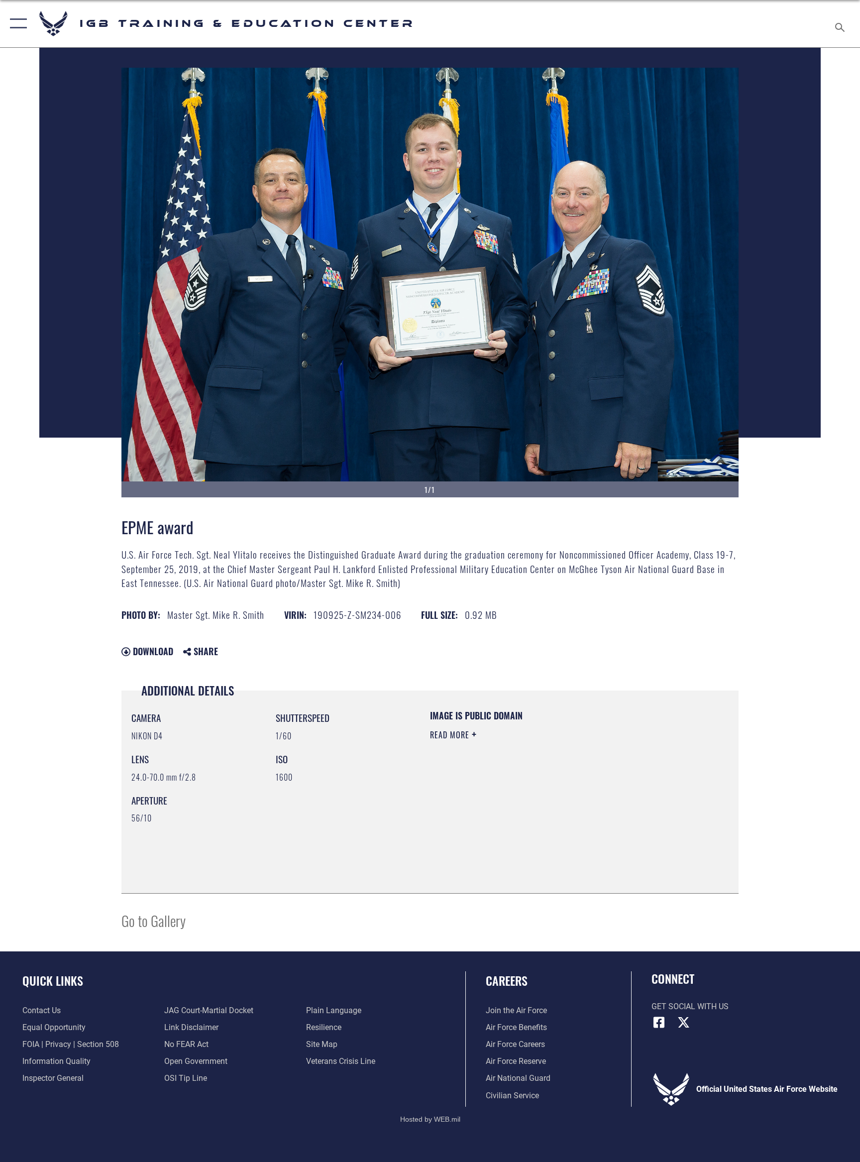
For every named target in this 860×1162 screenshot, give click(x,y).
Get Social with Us (690, 1006)
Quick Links (52, 980)
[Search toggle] (841, 23)
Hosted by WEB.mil (430, 1119)
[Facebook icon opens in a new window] (658, 1022)
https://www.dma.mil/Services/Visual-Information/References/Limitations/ (527, 805)
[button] (16, 23)
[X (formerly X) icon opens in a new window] (683, 1022)
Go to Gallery (153, 920)
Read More (451, 735)
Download (151, 651)
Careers (507, 980)
